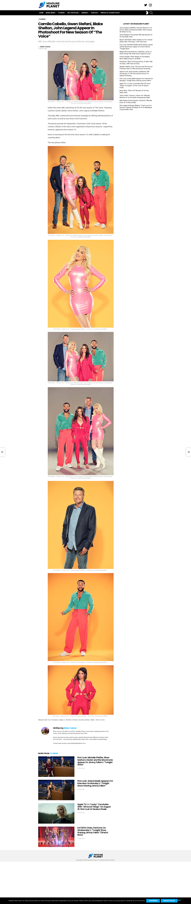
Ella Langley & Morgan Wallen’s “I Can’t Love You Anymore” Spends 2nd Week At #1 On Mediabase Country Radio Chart (136, 107)
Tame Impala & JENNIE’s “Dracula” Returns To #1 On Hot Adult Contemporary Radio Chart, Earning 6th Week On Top (136, 30)
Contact (94, 13)
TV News (61, 13)
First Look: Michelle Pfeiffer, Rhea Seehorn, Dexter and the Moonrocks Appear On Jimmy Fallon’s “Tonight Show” (95, 761)
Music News (50, 13)
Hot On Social (73, 13)
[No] (178, 900)
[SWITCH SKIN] (147, 12)
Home (41, 13)
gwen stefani (72, 720)
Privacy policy (169, 901)
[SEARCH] (151, 12)
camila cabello (59, 720)
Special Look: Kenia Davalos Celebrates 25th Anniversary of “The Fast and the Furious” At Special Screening (134, 74)
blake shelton (45, 720)
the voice (101, 720)
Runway (85, 13)
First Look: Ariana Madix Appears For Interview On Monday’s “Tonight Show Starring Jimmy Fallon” (95, 783)
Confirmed (153, 901)
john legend (85, 720)
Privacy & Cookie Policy (110, 13)
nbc (93, 720)
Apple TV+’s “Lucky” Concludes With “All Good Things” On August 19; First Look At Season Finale (94, 806)
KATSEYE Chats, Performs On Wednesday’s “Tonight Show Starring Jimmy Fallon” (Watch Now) (92, 831)
